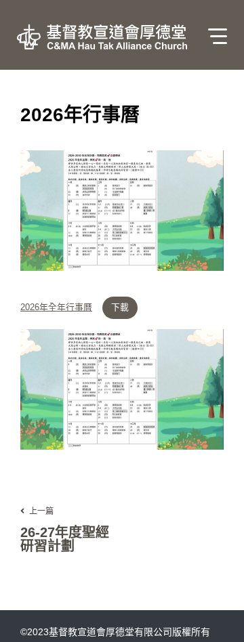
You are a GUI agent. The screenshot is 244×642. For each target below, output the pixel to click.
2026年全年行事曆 (56, 307)
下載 (120, 307)
